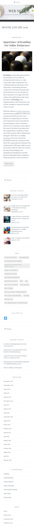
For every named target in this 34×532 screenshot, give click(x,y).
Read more (9, 163)
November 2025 (8, 381)
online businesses (23, 111)
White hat (9, 299)
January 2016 (7, 440)
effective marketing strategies (13, 265)
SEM (21, 281)
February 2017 (8, 428)
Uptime (26, 295)
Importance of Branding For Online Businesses (17, 43)
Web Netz (17, 11)
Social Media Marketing (10, 489)
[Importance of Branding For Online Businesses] (17, 70)
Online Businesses (12, 277)
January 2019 (7, 409)
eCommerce (24, 257)
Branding (17, 37)
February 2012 (8, 460)
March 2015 (7, 444)
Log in (5, 511)
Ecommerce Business (13, 261)
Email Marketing (8, 478)
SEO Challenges (11, 284)
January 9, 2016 (17, 48)
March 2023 (7, 389)
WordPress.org (8, 523)
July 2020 (6, 405)
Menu (18, 2)
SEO (26, 281)
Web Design (7, 493)
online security (11, 281)
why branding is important (16, 303)
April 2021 (6, 393)
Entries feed (7, 515)
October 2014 (7, 448)
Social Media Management (15, 292)
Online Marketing (9, 486)
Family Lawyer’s (11, 270)
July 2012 (6, 456)
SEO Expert (24, 284)
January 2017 (7, 432)
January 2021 (7, 397)
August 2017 (7, 421)
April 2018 (6, 413)
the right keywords (13, 295)
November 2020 (8, 401)
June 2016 (6, 436)
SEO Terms (9, 288)
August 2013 (7, 452)
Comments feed (8, 519)
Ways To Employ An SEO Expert (13, 368)
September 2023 (8, 385)
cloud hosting (11, 257)
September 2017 (8, 417)
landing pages (11, 273)
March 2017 (7, 424)
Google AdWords (8, 482)
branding (6, 138)
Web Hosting (7, 497)
